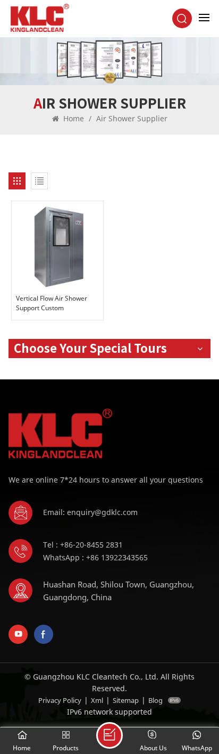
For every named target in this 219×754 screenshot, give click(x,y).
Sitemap (126, 700)
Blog (155, 700)
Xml (97, 700)
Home (72, 118)
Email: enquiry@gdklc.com (90, 512)
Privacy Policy (59, 700)
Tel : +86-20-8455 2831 (83, 545)
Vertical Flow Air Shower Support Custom (51, 303)
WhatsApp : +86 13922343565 (95, 557)
